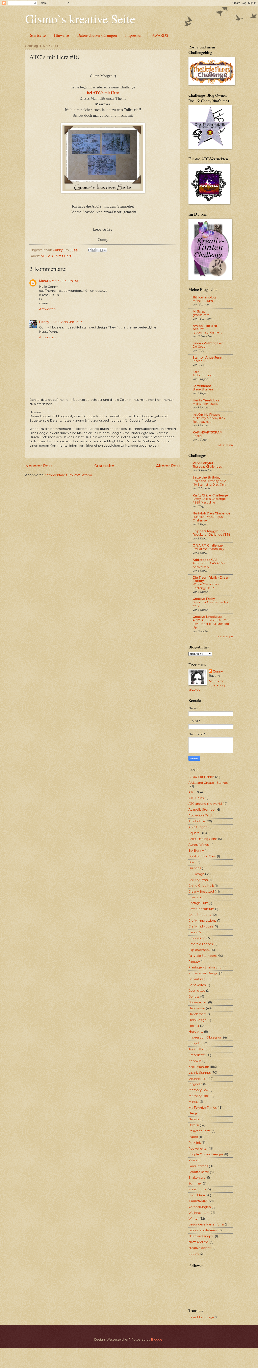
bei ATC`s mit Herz (103, 93)
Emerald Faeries (200, 944)
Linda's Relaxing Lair (208, 343)
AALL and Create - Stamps (208, 783)
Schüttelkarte (198, 1172)
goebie (193, 1254)
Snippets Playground (209, 531)
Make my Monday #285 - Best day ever (210, 420)
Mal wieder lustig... (205, 404)
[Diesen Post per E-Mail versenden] (90, 250)
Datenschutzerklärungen (97, 35)
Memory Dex (198, 1096)
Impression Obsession (205, 1037)
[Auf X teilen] (97, 250)
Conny (218, 671)
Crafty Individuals (200, 926)
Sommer (195, 1183)
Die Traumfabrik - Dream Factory (211, 579)
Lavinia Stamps (199, 1072)
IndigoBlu (195, 1043)
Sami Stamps (198, 1166)
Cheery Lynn (198, 880)
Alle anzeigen (225, 445)
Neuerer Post (38, 465)
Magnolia (195, 1084)
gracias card (201, 315)
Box (191, 862)
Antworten (47, 309)
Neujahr (194, 1113)
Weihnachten (198, 1213)
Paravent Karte (199, 1131)
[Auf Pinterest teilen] (105, 250)
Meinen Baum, (203, 301)
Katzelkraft (196, 1055)
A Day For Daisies (201, 777)
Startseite (38, 35)
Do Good (199, 346)
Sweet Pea (196, 1195)
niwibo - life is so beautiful (205, 327)
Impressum (134, 35)
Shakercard (196, 1177)
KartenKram (202, 386)
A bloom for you (204, 375)
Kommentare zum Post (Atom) (68, 475)
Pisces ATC (200, 361)
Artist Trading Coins (202, 839)
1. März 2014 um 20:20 (65, 281)
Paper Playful (203, 463)
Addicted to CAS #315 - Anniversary (209, 565)
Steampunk (197, 1189)
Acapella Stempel (201, 809)
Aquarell (194, 833)
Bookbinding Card (202, 856)
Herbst (193, 1026)
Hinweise (61, 35)
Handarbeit (197, 1014)
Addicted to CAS (205, 560)
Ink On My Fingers (206, 414)
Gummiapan (197, 1002)
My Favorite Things (202, 1107)
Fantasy (194, 961)
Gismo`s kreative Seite (80, 18)
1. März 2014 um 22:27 (66, 322)
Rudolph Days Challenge (211, 513)
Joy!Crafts (195, 1049)
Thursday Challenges (207, 466)
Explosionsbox (199, 950)
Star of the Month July (208, 549)
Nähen (193, 1119)
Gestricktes (196, 990)
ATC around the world (205, 804)
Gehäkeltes (197, 985)
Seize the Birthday (206, 477)
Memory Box (198, 1090)
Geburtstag (197, 979)
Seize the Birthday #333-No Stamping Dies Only (210, 482)
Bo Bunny (196, 850)
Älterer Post (168, 465)
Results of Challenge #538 (211, 534)
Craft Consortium (201, 909)
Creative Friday (204, 599)
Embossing (196, 938)
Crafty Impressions (202, 920)
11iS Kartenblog (204, 297)
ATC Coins (196, 798)
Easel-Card (196, 932)
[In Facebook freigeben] (101, 250)
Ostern (193, 1125)
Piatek (193, 1137)
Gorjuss (193, 996)
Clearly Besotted (201, 891)
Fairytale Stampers (202, 956)
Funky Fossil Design (203, 973)
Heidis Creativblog (206, 400)
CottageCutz (198, 903)
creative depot (199, 1248)
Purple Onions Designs (205, 1154)
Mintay (193, 1102)
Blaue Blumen (203, 389)
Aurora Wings (198, 845)
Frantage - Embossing (205, 967)
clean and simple (201, 1236)
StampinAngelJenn (207, 357)
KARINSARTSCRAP (207, 432)
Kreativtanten (198, 1067)
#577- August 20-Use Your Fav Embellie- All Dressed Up (211, 623)
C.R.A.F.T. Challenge (208, 545)
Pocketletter (198, 1148)
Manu (43, 281)
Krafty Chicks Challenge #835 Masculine (209, 500)
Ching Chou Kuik (201, 886)
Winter (193, 1218)
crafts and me (198, 1242)
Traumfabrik (197, 1201)
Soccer (197, 436)
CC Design (196, 874)
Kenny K (194, 1061)
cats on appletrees (202, 1230)
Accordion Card (200, 815)
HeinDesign (197, 1020)
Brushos (194, 868)
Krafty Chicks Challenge (210, 495)
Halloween (196, 1008)
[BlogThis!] (94, 250)
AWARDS (160, 35)
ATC (44, 256)
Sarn (196, 372)
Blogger (157, 1339)
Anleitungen (197, 827)
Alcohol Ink (197, 821)
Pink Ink (194, 1143)
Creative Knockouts (207, 617)
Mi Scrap (199, 311)
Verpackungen (199, 1207)
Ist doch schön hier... (207, 332)
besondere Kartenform (206, 1224)
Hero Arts (195, 1031)
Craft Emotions (199, 915)
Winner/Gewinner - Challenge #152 (206, 586)
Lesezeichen (198, 1078)
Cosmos (194, 897)
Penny (44, 322)
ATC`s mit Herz (60, 256)
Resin (192, 1160)
